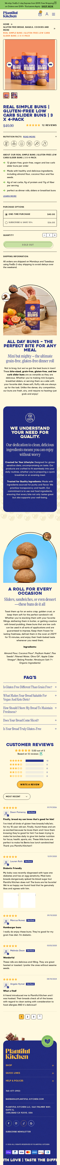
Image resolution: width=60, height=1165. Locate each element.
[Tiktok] (24, 1123)
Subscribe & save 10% (21, 222)
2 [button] (27, 1016)
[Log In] (47, 14)
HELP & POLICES (14, 1080)
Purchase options (13, 207)
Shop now (47, 6)
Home (6, 24)
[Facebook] (9, 1123)
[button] (9, 64)
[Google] (31, 1123)
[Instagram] (16, 1123)
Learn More (9, 196)
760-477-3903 (13, 1091)
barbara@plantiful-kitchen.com (25, 1099)
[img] (10, 807)
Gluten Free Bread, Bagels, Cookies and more (26, 28)
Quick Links (13, 1072)
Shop (9, 1065)
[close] (55, 2)
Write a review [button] (30, 784)
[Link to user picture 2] (28, 900)
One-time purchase (19, 214)
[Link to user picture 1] (11, 900)
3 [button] (33, 1016)
